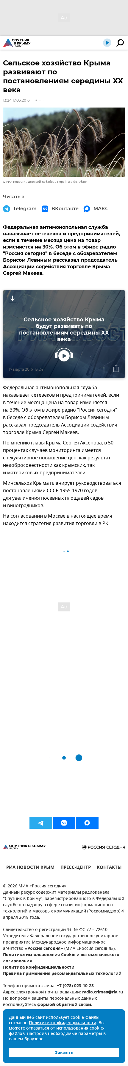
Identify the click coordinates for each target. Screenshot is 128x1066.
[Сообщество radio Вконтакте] (64, 823)
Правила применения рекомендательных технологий (62, 973)
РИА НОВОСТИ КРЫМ (30, 868)
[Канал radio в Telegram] (40, 823)
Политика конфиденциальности (38, 967)
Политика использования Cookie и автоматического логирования (61, 958)
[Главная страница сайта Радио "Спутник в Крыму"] (17, 43)
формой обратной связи (64, 1004)
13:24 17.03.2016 (16, 100)
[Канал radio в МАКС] (87, 823)
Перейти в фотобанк (72, 182)
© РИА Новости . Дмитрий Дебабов (28, 182)
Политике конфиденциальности (62, 1023)
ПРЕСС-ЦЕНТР (75, 868)
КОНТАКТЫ (109, 868)
